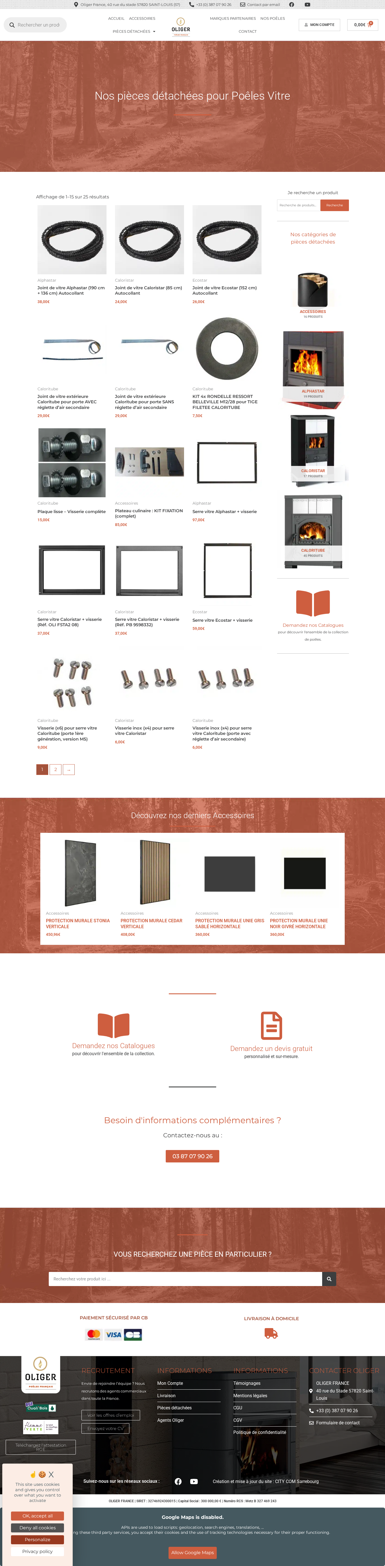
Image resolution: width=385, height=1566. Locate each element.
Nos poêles (272, 18)
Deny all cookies (37, 1527)
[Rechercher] (329, 1279)
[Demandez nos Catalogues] (313, 603)
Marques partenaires (233, 18)
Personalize (37, 1539)
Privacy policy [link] (37, 1551)
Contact (247, 31)
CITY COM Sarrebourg (297, 1481)
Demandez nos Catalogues (313, 625)
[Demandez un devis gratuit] (271, 1026)
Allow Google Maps (192, 1552)
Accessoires (142, 18)
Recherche (334, 205)
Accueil (116, 18)
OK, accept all (38, 1516)
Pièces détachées (131, 31)
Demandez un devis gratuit (271, 1048)
